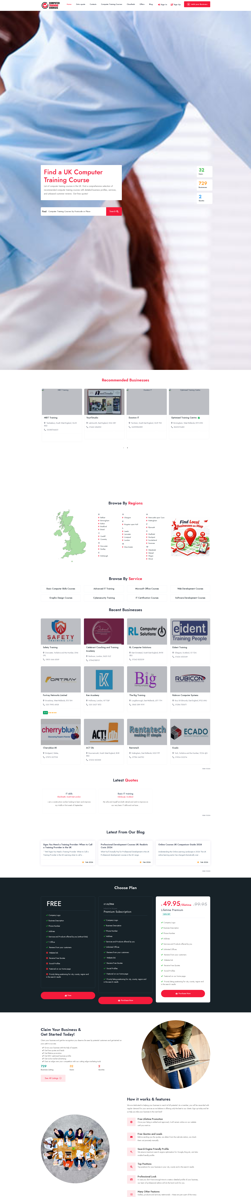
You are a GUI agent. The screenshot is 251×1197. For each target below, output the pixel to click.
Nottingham (152, 520)
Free (69, 995)
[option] (62, 415)
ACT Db (90, 747)
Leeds (126, 531)
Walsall (151, 553)
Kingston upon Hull (131, 524)
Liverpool (127, 537)
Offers (142, 4)
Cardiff (102, 536)
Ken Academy (92, 695)
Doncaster (104, 546)
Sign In (164, 4)
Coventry (103, 539)
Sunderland (152, 540)
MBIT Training (50, 417)
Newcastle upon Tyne (156, 517)
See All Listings (51, 1078)
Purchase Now (127, 1000)
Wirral (150, 559)
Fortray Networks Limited (55, 695)
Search (113, 211)
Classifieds (131, 4)
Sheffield (151, 534)
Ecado (175, 747)
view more (206, 768)
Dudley (102, 549)
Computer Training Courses (111, 4)
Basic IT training (125, 793)
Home (69, 4)
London (127, 540)
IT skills (69, 793)
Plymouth (151, 527)
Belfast (102, 517)
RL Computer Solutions (140, 647)
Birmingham (104, 520)
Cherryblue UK (50, 747)
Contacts (93, 4)
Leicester (127, 534)
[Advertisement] (125, 473)
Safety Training (50, 647)
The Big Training (137, 695)
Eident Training (179, 647)
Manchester (128, 547)
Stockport (151, 537)
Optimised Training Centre (184, 417)
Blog (151, 4)
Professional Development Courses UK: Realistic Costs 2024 (124, 846)
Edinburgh (104, 556)
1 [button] (123, 448)
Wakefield (152, 550)
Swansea (151, 543)
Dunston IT (134, 417)
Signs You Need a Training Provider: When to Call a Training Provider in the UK (67, 846)
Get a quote (80, 4)
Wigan (150, 556)
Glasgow (127, 517)
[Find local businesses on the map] (190, 537)
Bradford (103, 526)
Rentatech (134, 747)
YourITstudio (92, 417)
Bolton (102, 523)
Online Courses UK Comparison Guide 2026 (180, 844)
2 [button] (127, 448)
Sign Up (177, 4)
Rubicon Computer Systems (185, 695)
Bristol (102, 529)
